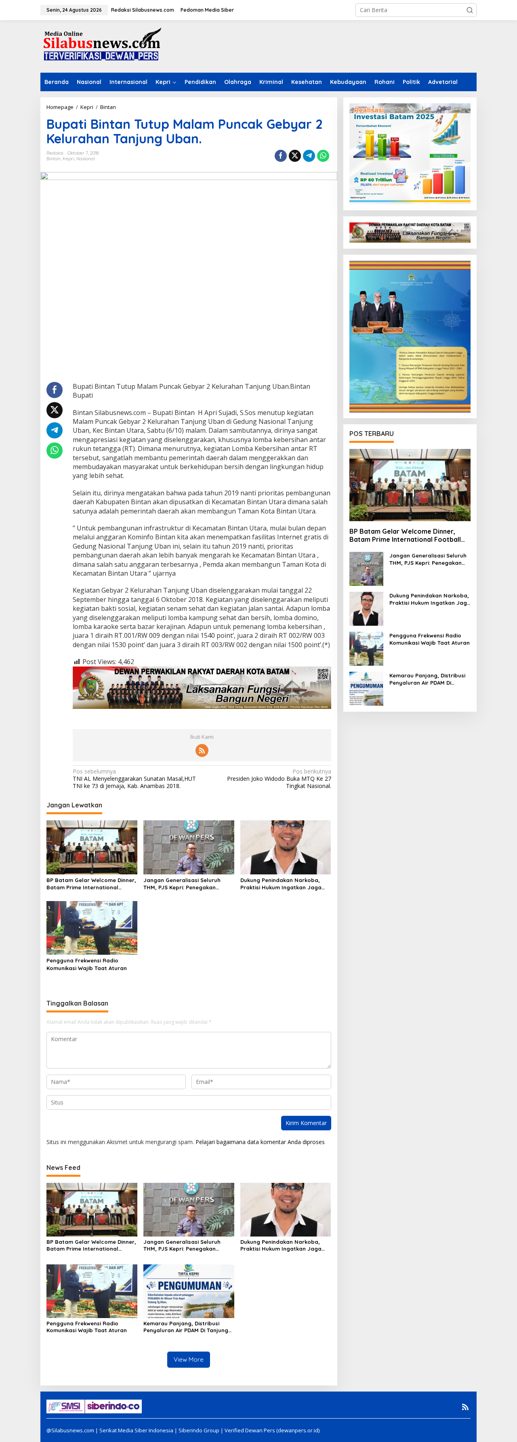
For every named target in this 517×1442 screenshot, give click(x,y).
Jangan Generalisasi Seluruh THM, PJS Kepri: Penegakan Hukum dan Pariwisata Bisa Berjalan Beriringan (182, 884)
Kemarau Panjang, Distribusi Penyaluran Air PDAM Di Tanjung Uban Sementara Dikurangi (185, 1327)
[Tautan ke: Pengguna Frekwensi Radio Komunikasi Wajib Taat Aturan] (366, 648)
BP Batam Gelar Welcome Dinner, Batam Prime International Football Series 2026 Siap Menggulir (91, 884)
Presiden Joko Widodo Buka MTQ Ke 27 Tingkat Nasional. (279, 779)
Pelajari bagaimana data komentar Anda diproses (260, 1142)
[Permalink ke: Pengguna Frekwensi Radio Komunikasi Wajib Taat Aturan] (91, 927)
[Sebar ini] (281, 156)
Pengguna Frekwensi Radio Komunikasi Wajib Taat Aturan (86, 964)
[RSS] (201, 750)
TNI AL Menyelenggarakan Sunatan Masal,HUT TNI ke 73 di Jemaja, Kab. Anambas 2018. (134, 779)
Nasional (85, 158)
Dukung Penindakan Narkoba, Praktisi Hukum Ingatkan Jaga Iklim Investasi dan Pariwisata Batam (281, 884)
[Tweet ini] (295, 156)
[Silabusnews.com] (101, 46)
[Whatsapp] (323, 156)
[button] (470, 10)
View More (189, 1359)
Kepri (68, 158)
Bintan (53, 158)
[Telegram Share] (309, 156)
